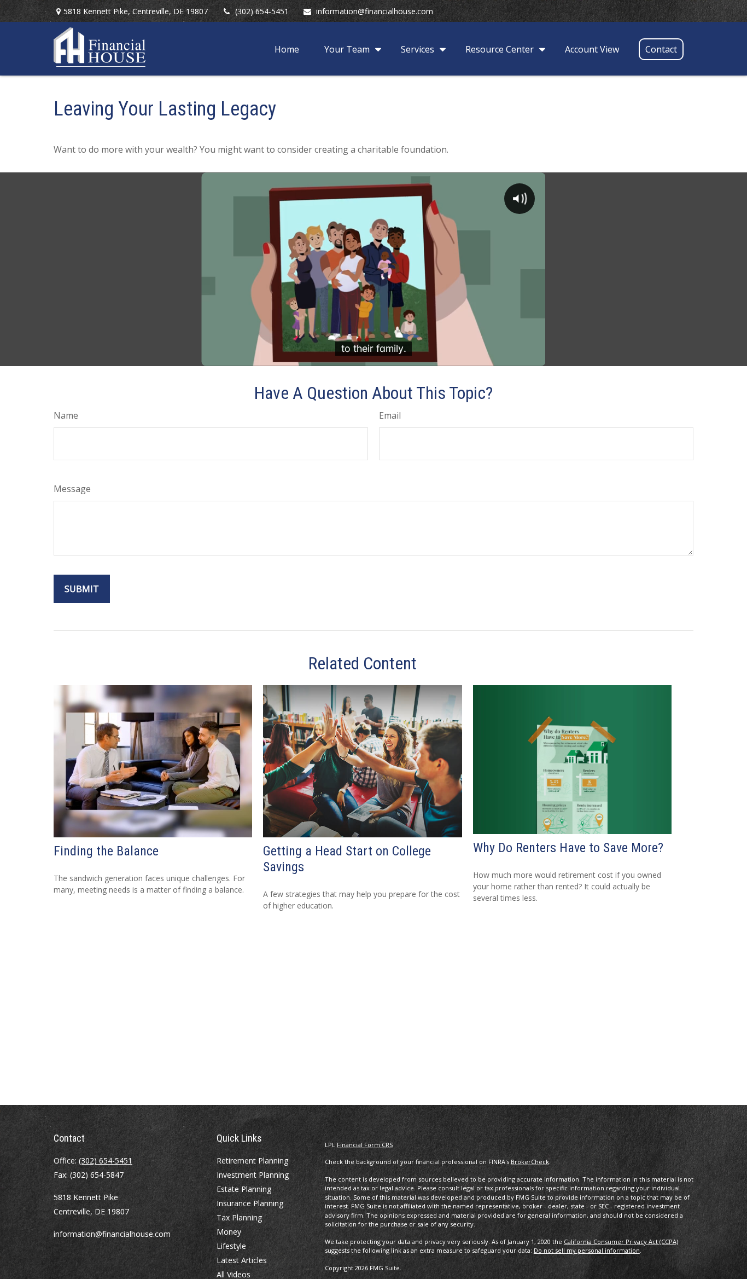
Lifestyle (231, 1246)
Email (390, 415)
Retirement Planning (252, 1160)
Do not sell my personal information (587, 1250)
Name (66, 415)
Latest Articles (242, 1260)
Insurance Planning (250, 1203)
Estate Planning (244, 1189)
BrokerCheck (530, 1162)
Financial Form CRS (365, 1145)
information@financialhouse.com (374, 11)
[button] (287, 48)
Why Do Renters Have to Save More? (568, 847)
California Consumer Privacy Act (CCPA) (621, 1241)
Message (72, 489)
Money (229, 1231)
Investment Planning (253, 1175)
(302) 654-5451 (262, 11)
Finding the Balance (106, 851)
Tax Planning (239, 1217)
